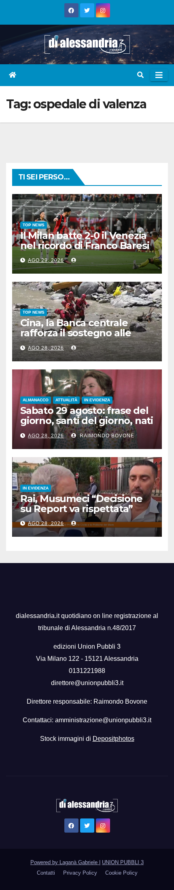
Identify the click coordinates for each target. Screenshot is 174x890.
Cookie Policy (121, 873)
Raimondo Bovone (106, 436)
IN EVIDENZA (97, 400)
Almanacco (36, 400)
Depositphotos (113, 738)
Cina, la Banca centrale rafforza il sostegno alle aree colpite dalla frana (75, 333)
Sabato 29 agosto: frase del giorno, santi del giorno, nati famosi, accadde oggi (86, 421)
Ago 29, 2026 (46, 260)
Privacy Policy (80, 873)
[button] (140, 75)
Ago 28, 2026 (46, 348)
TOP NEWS (34, 225)
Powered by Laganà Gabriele (64, 862)
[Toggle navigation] (159, 75)
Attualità (66, 400)
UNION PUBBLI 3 (123, 862)
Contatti (46, 873)
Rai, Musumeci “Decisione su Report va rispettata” (81, 504)
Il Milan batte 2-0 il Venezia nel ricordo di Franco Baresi (84, 240)
